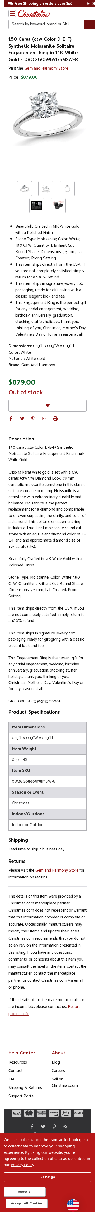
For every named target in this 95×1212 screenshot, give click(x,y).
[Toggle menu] (12, 13)
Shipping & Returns (25, 1087)
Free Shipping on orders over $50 (43, 4)
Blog (56, 1062)
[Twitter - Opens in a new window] (42, 1126)
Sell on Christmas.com (65, 1082)
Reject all (25, 1191)
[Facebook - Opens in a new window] (31, 1126)
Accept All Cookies (27, 1203)
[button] (10, 418)
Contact (15, 1070)
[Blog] (64, 1126)
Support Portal (21, 1096)
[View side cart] (93, 4)
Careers (58, 1070)
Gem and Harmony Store (46, 68)
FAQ (12, 1079)
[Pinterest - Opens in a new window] (53, 1126)
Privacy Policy (22, 1164)
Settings (47, 1176)
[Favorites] (47, 406)
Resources (17, 1062)
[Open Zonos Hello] (70, 1203)
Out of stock (25, 393)
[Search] (89, 24)
